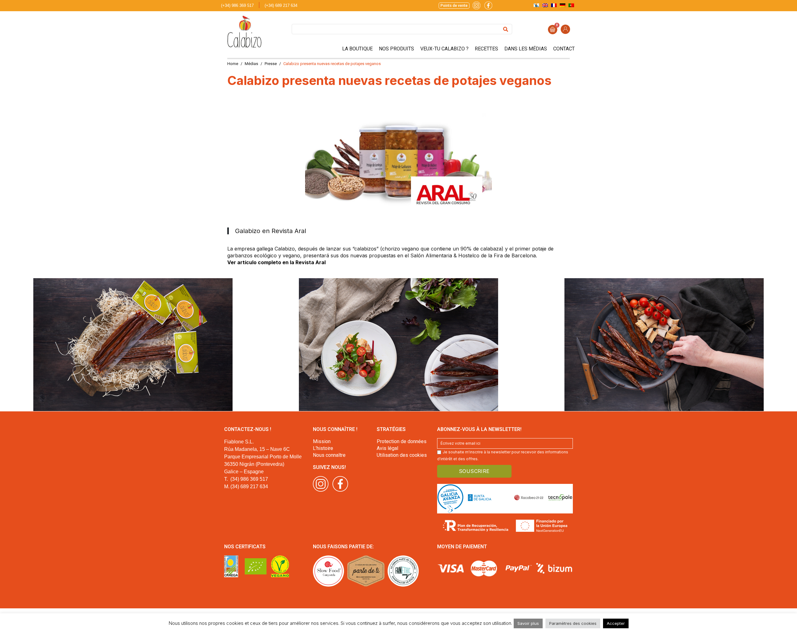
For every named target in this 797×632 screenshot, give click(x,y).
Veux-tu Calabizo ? (444, 49)
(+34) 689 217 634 (281, 5)
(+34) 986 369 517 (237, 5)
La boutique (357, 49)
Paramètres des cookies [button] (573, 623)
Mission (322, 441)
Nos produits (396, 49)
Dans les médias (525, 49)
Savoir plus (528, 623)
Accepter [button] (616, 623)
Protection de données (402, 441)
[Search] (505, 29)
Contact (564, 49)
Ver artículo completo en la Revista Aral (276, 262)
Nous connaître (329, 455)
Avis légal (387, 448)
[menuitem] (536, 5)
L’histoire (323, 448)
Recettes (486, 49)
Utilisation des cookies (402, 455)
